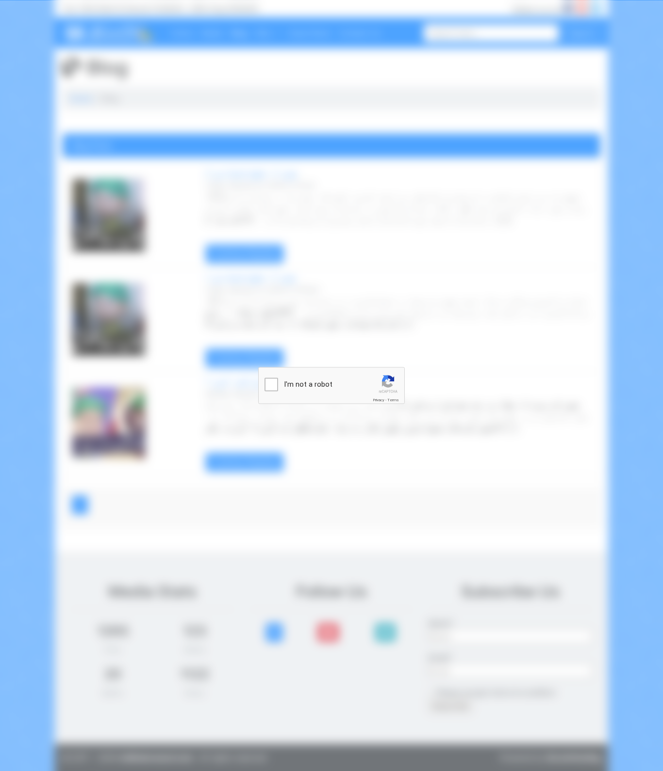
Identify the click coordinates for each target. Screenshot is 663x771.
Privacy (378, 400)
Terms (393, 400)
